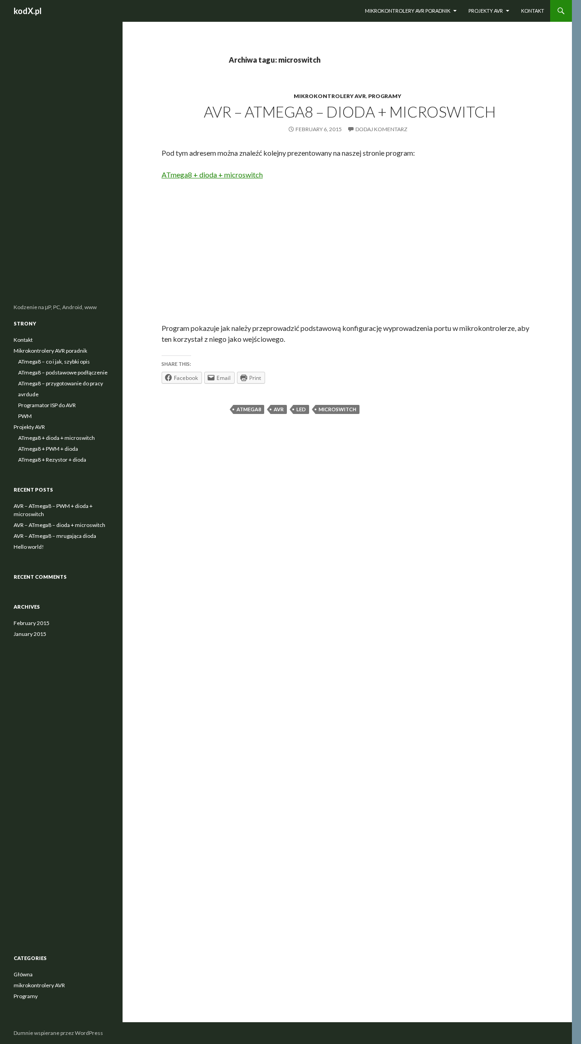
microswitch (337, 409)
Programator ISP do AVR (47, 405)
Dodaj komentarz (381, 129)
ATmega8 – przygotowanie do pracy (60, 383)
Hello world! (29, 546)
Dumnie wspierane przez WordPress (58, 1032)
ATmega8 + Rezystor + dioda (52, 459)
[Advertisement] (350, 254)
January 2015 (30, 633)
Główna (23, 974)
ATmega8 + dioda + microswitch (212, 174)
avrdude (28, 394)
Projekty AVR (485, 11)
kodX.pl (28, 11)
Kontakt (532, 11)
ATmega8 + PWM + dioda (48, 448)
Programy (384, 96)
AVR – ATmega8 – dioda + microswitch (350, 112)
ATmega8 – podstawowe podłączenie (63, 372)
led (301, 409)
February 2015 (31, 623)
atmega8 (248, 409)
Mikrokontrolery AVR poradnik (407, 11)
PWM (25, 416)
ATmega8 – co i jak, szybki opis (54, 361)
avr (279, 409)
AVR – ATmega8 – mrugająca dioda (55, 535)
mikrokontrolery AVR (330, 96)
